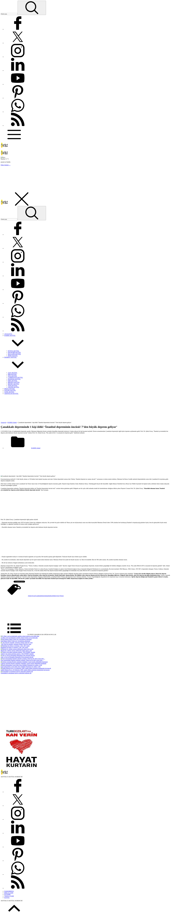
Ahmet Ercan (31, 596)
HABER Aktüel (12, 422)
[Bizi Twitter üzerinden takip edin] (17, 43)
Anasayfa (3, 422)
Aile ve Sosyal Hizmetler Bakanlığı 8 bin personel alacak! (17, 657)
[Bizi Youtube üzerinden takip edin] (17, 84)
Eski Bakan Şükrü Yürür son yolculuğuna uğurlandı (15, 641)
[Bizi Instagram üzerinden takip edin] (17, 57)
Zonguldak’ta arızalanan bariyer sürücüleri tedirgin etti (16, 673)
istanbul (48, 596)
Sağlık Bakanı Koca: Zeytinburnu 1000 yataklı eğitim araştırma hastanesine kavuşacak (25, 670)
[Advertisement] (54, 179)
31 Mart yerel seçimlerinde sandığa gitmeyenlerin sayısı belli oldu (19, 638)
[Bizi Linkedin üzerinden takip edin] (17, 70)
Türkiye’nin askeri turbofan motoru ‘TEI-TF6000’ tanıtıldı (17, 654)
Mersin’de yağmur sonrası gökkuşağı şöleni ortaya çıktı (16, 650)
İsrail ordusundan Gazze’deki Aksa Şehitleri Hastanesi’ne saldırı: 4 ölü (20, 666)
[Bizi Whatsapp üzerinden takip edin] (17, 112)
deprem (43, 596)
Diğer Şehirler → (5, 165)
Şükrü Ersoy (56, 596)
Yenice (62, 596)
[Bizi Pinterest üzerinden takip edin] (17, 98)
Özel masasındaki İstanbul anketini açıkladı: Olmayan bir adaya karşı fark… (22, 660)
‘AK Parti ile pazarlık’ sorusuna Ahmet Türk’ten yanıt (16, 644)
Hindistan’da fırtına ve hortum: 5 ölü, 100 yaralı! (14, 647)
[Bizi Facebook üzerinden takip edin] (17, 29)
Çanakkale (38, 596)
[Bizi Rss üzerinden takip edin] (17, 125)
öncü (51, 596)
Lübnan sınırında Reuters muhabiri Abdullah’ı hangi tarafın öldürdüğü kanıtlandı (23, 663)
